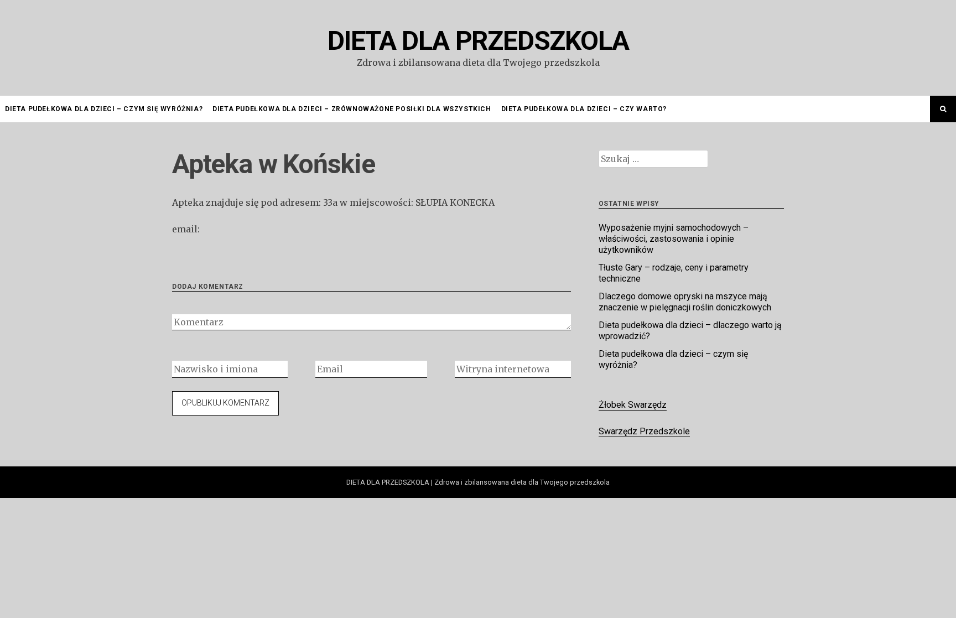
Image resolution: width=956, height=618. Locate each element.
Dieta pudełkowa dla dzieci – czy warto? (584, 109)
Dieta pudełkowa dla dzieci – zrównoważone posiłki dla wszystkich (351, 109)
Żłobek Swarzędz (633, 404)
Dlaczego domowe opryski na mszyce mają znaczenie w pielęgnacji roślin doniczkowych (685, 302)
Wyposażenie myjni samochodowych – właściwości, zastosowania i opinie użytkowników (674, 238)
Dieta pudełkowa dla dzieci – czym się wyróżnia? (103, 109)
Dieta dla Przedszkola (478, 40)
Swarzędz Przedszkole (644, 431)
